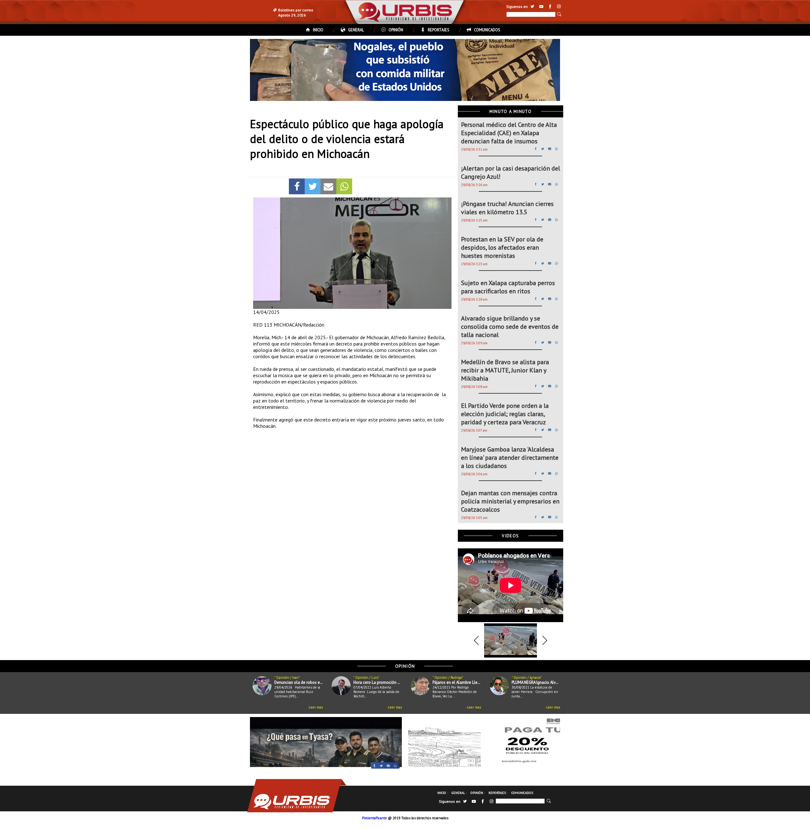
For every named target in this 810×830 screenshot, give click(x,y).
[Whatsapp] (344, 186)
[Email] (328, 186)
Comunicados (487, 30)
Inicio (318, 30)
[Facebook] (297, 186)
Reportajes (438, 30)
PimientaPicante (374, 818)
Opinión (396, 30)
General (356, 30)
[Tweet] (313, 186)
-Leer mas (315, 707)
